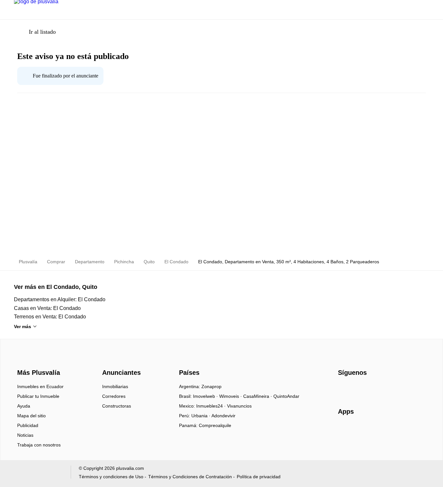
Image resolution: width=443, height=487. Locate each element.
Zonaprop (211, 386)
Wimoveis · (231, 396)
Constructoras (116, 406)
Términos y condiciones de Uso (111, 476)
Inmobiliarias (115, 386)
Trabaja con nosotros (39, 444)
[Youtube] (364, 389)
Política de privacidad (259, 476)
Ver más (22, 326)
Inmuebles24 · (211, 406)
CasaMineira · (258, 396)
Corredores (114, 396)
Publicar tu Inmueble (38, 396)
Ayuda (23, 406)
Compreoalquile (215, 425)
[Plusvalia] (36, 360)
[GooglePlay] (402, 430)
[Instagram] (354, 389)
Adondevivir (223, 415)
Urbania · (201, 415)
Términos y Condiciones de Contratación (190, 476)
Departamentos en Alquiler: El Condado (59, 299)
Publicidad (27, 425)
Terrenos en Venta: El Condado (50, 316)
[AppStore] (358, 430)
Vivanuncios (239, 406)
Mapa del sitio (31, 415)
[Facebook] (343, 389)
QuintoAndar (286, 396)
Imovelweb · (206, 396)
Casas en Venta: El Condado (47, 308)
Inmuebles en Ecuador (40, 386)
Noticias (25, 435)
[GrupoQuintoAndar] (38, 473)
